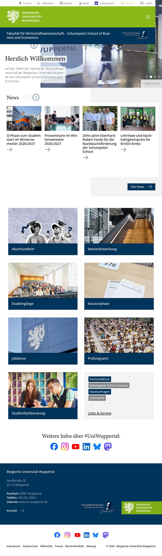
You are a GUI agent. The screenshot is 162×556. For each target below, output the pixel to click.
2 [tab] (151, 77)
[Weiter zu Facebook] (54, 446)
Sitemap (91, 546)
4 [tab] (159, 77)
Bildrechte (46, 546)
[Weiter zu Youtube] (75, 446)
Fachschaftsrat (100, 379)
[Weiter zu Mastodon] (108, 447)
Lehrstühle (97, 398)
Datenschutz (30, 546)
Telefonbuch (47, 3)
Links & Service (99, 413)
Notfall (86, 3)
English (149, 3)
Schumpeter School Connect (109, 385)
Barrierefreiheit (74, 546)
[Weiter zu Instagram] (65, 446)
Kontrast (27, 3)
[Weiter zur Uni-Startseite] (30, 17)
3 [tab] (155, 77)
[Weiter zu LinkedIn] (86, 446)
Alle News (138, 187)
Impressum (13, 546)
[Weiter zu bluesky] (97, 446)
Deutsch (130, 3)
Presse (59, 546)
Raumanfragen (100, 392)
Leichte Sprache (107, 3)
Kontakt (12, 510)
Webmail (68, 3)
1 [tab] (147, 77)
